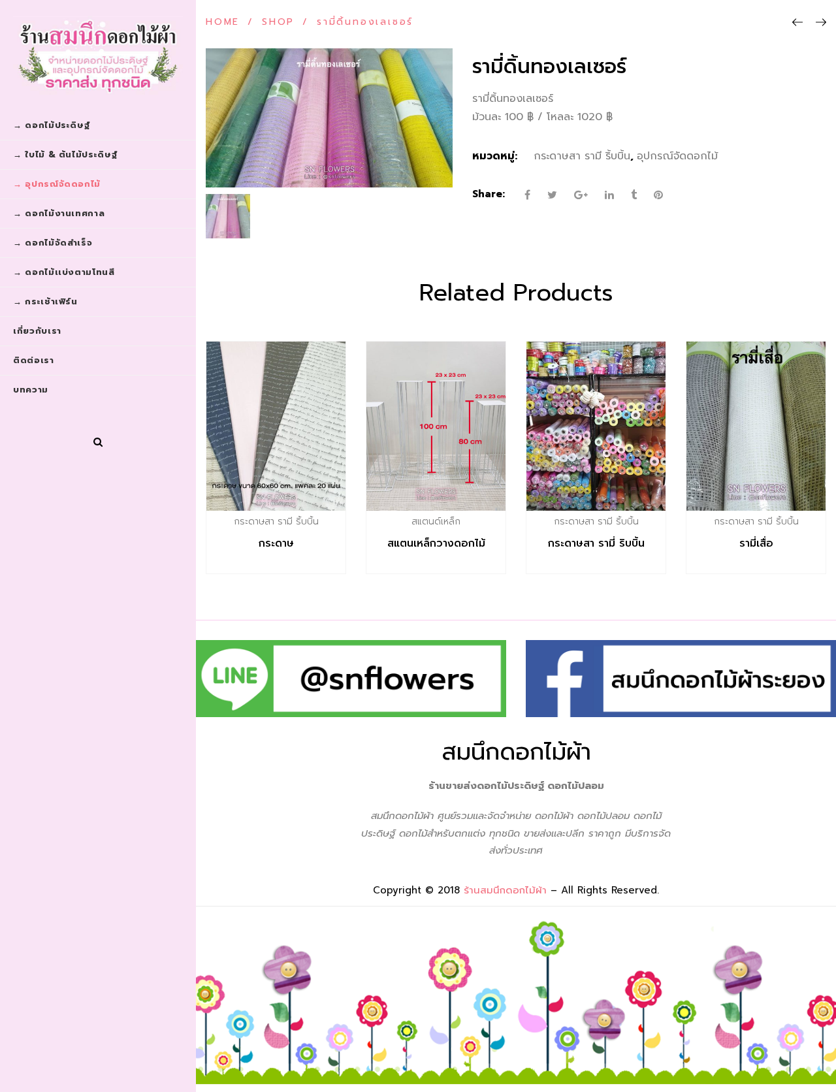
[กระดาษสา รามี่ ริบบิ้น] (596, 426)
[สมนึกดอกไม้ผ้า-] (98, 56)
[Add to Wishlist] (275, 521)
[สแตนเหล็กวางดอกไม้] (436, 426)
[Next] (821, 23)
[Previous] (797, 23)
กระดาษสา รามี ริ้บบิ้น (582, 156)
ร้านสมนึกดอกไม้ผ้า (505, 890)
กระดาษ (276, 543)
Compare (304, 521)
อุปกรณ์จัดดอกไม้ (677, 156)
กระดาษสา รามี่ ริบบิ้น (596, 543)
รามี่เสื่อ (756, 543)
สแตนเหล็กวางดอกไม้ (436, 543)
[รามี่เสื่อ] (756, 426)
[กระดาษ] (276, 426)
